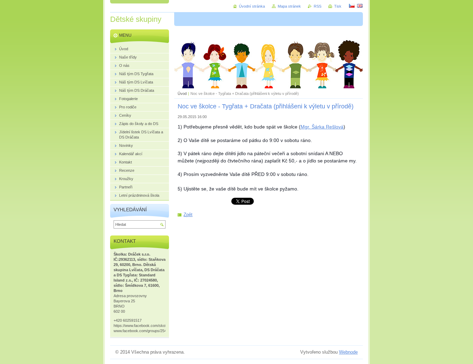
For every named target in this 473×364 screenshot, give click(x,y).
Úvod (182, 93)
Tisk (337, 6)
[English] (360, 5)
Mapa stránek (289, 6)
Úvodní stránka (252, 6)
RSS (317, 6)
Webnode (348, 352)
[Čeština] (352, 5)
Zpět (188, 214)
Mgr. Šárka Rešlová (322, 127)
